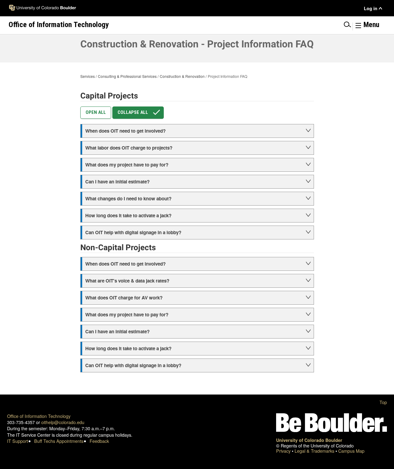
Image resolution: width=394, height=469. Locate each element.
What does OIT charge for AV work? (124, 297)
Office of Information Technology (38, 416)
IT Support (17, 441)
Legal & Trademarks (315, 450)
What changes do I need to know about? (128, 198)
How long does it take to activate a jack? (128, 215)
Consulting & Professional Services (127, 76)
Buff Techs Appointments (58, 441)
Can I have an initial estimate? (117, 181)
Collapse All (133, 112)
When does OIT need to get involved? (125, 130)
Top (383, 402)
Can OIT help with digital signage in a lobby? (133, 232)
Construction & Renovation (182, 76)
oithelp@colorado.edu (62, 422)
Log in (370, 8)
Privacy (284, 450)
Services (87, 76)
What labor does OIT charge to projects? (128, 147)
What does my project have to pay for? (126, 164)
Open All (96, 112)
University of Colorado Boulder (309, 440)
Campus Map (351, 450)
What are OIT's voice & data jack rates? (127, 280)
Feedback (99, 441)
